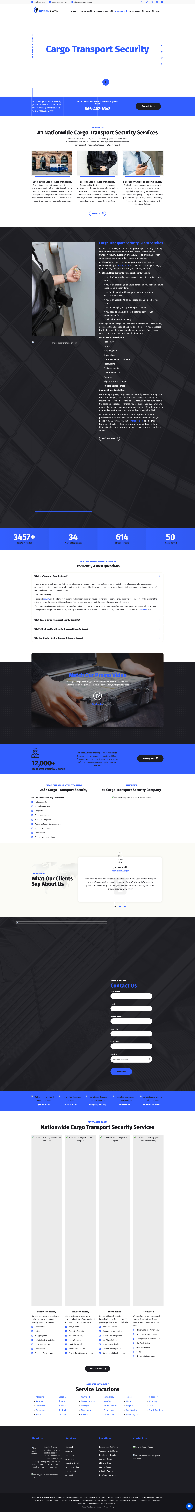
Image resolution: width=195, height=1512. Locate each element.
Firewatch (69, 1447)
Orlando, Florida (106, 1471)
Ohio (151, 1405)
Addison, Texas (105, 1459)
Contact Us (147, 106)
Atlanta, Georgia (106, 1467)
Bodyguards (70, 1455)
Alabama (40, 1397)
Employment (70, 1471)
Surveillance (70, 1459)
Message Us (149, 758)
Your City (114, 1029)
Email (112, 1004)
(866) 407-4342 (93, 82)
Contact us (142, 609)
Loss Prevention (72, 1467)
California (40, 1405)
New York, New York (107, 1475)
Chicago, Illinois (105, 1463)
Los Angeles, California (108, 1447)
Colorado (40, 1410)
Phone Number (116, 1017)
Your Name (115, 992)
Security (68, 1451)
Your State (115, 1042)
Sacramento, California (108, 1451)
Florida (39, 1414)
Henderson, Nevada (107, 1455)
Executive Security (72, 1463)
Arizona (39, 1401)
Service (113, 1054)
